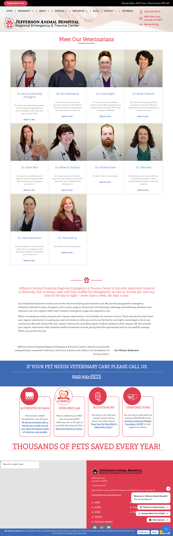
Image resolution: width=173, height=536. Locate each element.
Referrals (127, 11)
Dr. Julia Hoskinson (29, 238)
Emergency (24, 11)
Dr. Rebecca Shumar (67, 167)
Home (9, 11)
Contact (109, 11)
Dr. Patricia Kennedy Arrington (29, 95)
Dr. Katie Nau (29, 167)
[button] (42, 23)
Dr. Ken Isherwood (67, 93)
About (42, 11)
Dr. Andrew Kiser (105, 167)
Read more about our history (69, 429)
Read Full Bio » (29, 120)
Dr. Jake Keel (143, 167)
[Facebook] (95, 528)
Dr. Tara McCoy (67, 238)
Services (59, 11)
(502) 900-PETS (86, 376)
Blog (96, 11)
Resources (78, 11)
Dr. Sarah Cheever (143, 93)
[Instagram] (102, 528)
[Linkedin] (108, 528)
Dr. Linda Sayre (105, 93)
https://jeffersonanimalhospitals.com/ (106, 495)
